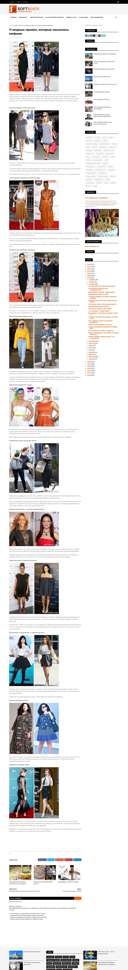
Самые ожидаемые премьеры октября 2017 (102, 327)
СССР (105, 137)
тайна (107, 179)
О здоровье (83, 17)
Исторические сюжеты (55, 17)
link (10, 854)
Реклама (18, 2)
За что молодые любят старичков (100, 330)
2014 (89, 366)
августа (92, 343)
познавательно (100, 170)
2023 (89, 264)
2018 (89, 275)
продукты (111, 170)
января (91, 359)
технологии (90, 183)
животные (112, 147)
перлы (110, 166)
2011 (88, 373)
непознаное (101, 166)
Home (11, 25)
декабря (92, 280)
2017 (89, 278)
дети (88, 147)
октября (92, 284)
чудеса (113, 183)
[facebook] (118, 2)
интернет (100, 153)
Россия (97, 137)
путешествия (90, 176)
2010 (89, 375)
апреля (91, 352)
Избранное (23, 17)
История (89, 137)
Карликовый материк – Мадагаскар (101, 292)
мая (90, 350)
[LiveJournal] (99, 35)
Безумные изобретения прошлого (105, 84)
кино (88, 157)
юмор (88, 186)
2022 (89, 267)
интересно (90, 153)
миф (106, 160)
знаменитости (108, 150)
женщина (103, 147)
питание (89, 170)
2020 (89, 271)
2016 (89, 362)
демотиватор (104, 144)
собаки (112, 176)
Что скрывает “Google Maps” (99, 311)
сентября (92, 341)
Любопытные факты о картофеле (105, 54)
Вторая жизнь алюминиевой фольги (43, 883)
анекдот (89, 140)
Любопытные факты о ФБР (98, 294)
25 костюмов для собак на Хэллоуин (101, 286)
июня (91, 348)
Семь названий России (101, 99)
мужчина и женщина (93, 163)
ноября (92, 282)
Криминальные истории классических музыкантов (102, 115)
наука (105, 163)
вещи (105, 140)
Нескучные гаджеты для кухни (99, 309)
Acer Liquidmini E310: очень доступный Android (103, 123)
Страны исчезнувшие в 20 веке (100, 324)
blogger (77, 898)
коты (113, 157)
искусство (109, 153)
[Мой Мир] (91, 35)
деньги (114, 144)
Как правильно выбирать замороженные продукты (17, 883)
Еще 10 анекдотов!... (92, 246)
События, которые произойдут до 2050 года (103, 317)
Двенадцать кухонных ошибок (68, 882)
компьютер (96, 157)
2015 (89, 364)
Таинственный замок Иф (102, 77)
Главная (11, 2)
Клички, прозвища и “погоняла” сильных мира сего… (103, 333)
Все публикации (97, 17)
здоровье (97, 150)
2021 (89, 269)
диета (95, 147)
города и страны (91, 144)
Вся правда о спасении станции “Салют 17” (103, 314)
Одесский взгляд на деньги (98, 306)
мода (15, 25)
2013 (89, 368)
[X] (94, 35)
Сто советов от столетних (96, 198)
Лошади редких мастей (102, 92)
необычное (90, 166)
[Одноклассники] (89, 35)
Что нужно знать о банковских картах (102, 304)
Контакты (25, 2)
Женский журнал (36, 17)
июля (91, 345)
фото (106, 183)
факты (99, 183)
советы (20, 25)
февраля (92, 357)
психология (102, 173)
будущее (98, 140)
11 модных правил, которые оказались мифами (102, 297)
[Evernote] (102, 35)
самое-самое (102, 176)
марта (91, 354)
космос (105, 157)
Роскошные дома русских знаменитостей (98, 289)
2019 (89, 273)
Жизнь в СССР (71, 17)
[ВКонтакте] (86, 35)
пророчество (90, 173)
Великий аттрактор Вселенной (104, 69)
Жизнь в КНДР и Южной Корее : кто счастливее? (101, 337)
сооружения (98, 179)
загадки (88, 150)
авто (111, 137)
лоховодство (97, 160)
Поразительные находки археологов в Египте (102, 301)
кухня (88, 160)
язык (95, 186)
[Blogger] (97, 35)
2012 (89, 371)
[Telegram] (104, 35)
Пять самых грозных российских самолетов (100, 321)
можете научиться (73, 823)
